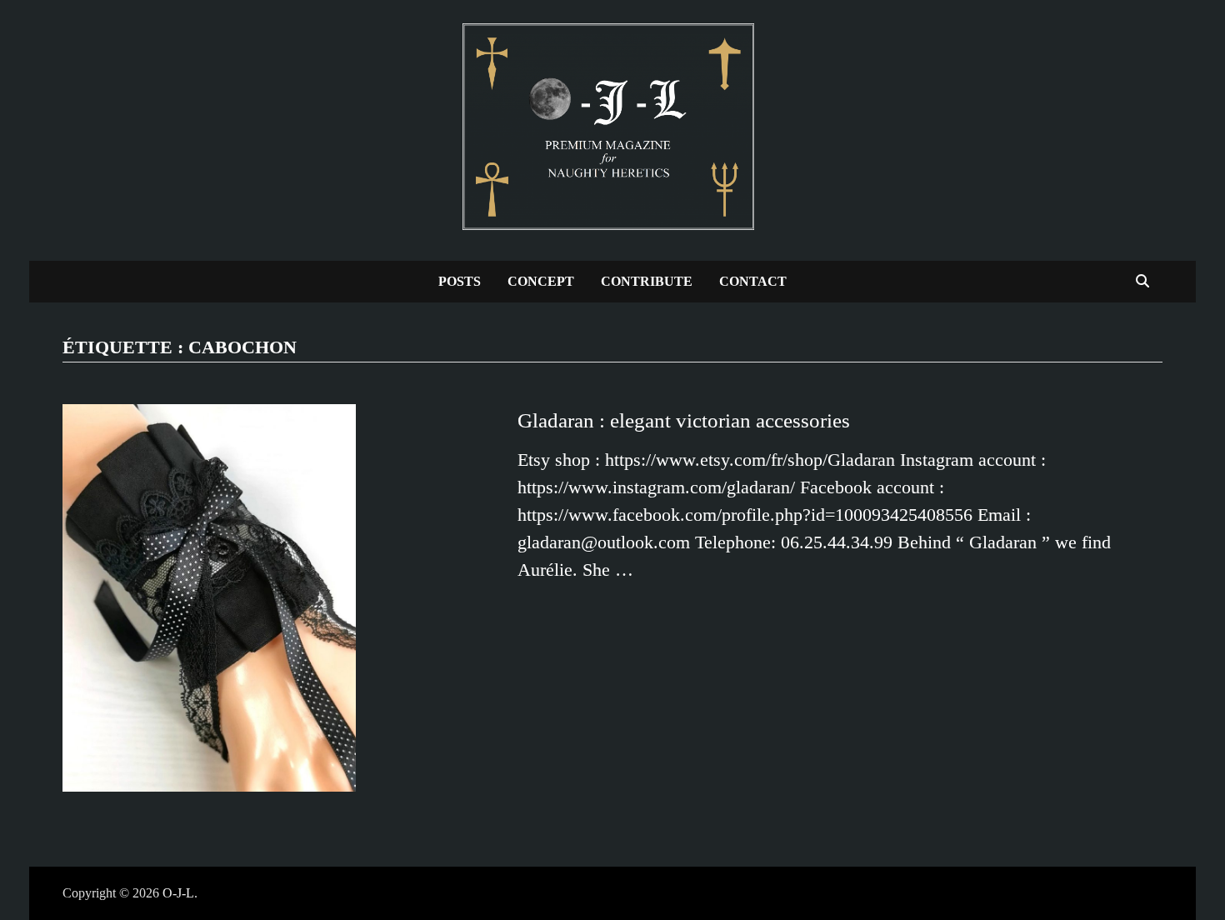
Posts (459, 281)
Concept (541, 281)
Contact (753, 281)
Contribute (646, 281)
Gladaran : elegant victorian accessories (684, 420)
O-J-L (178, 893)
